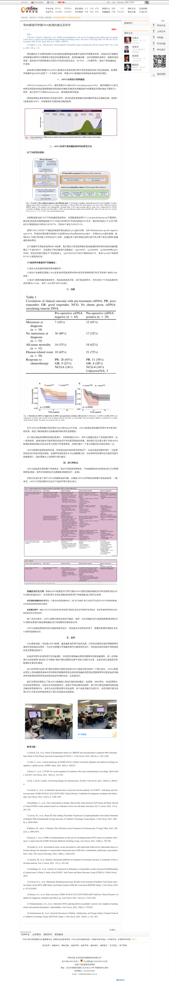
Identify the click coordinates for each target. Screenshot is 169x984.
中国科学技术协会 (98, 939)
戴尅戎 (135, 65)
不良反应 (120, 12)
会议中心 (50, 12)
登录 (108, 2)
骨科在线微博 (38, 2)
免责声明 (84, 945)
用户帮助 (123, 945)
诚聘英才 (103, 945)
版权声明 (75, 945)
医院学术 (48, 934)
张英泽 (135, 47)
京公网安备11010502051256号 (95, 961)
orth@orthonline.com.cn (88, 974)
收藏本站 (55, 945)
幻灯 (122, 8)
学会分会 (50, 9)
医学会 (58, 8)
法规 (91, 8)
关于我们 (113, 945)
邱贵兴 (135, 38)
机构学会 (25, 934)
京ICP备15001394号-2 (70, 961)
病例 (91, 12)
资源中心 (106, 9)
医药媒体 (59, 934)
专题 (86, 12)
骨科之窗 (132, 12)
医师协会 (68, 8)
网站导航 (120, 2)
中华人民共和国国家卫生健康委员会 (37, 939)
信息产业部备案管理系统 (85, 965)
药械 (113, 12)
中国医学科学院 (124, 939)
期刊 (97, 12)
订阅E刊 (143, 12)
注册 (113, 2)
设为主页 (24, 2)
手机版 (51, 2)
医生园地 (79, 9)
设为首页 (46, 945)
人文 (86, 8)
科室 (97, 8)
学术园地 (79, 12)
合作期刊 (36, 934)
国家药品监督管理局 (61, 939)
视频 (113, 8)
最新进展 (48, 17)
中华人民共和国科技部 (80, 939)
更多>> (135, 939)
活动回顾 (143, 9)
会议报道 (68, 12)
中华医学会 (111, 939)
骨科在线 (32, 17)
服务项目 (94, 945)
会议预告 (59, 12)
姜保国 (135, 56)
